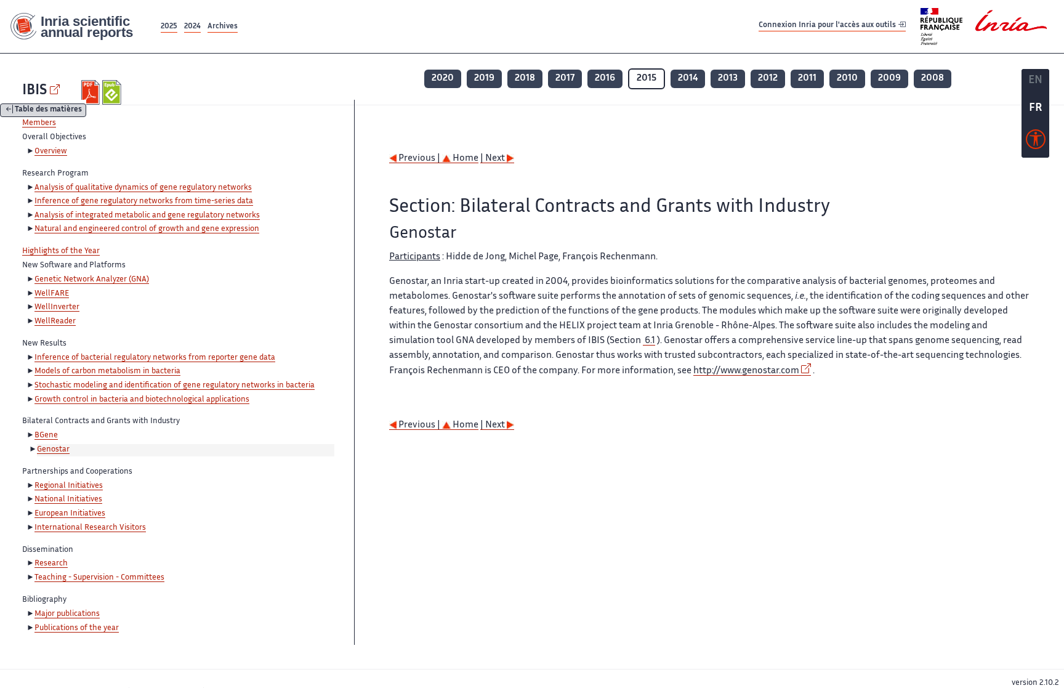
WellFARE (51, 293)
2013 (728, 79)
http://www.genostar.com (746, 371)
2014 (688, 79)
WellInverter (56, 307)
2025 (169, 26)
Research (51, 563)
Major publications (67, 614)
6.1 (649, 341)
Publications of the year (76, 628)
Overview (50, 151)
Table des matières (48, 110)
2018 (525, 79)
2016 (605, 79)
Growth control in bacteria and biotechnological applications (141, 399)
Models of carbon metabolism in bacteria (107, 371)
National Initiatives (68, 499)
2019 (484, 79)
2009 (889, 79)
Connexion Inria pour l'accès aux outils (828, 26)
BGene (46, 435)
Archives (223, 26)
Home (464, 159)
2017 (564, 79)
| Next (493, 159)
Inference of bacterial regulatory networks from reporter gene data (154, 358)
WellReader (55, 321)
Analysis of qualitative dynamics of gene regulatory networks (143, 188)
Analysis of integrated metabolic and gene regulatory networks (147, 215)
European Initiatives (69, 513)
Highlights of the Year (61, 251)
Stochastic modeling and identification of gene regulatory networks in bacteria (174, 385)
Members (39, 123)
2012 (768, 79)
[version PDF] (92, 92)
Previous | (419, 159)
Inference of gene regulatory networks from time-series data (143, 201)
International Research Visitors (90, 528)
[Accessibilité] (1035, 142)
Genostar (53, 449)
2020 (443, 79)
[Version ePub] (113, 92)
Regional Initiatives (68, 486)
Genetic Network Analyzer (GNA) (91, 279)
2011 (807, 79)
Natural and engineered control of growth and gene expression (146, 229)
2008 (932, 79)
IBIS (34, 90)
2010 (847, 79)
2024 (192, 26)
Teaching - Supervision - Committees (99, 577)
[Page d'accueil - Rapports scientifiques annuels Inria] (79, 26)
